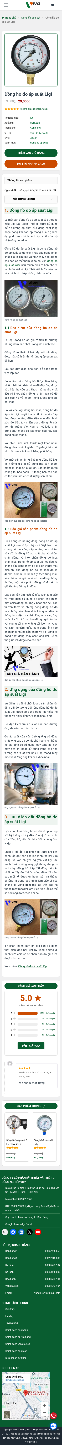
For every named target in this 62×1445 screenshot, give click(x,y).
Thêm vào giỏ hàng (31, 153)
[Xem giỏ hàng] (54, 5)
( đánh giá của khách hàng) (34, 109)
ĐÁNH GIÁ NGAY (31, 1045)
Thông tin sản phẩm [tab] (19, 180)
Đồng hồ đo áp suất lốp (32, 966)
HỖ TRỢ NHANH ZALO (31, 163)
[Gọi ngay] (53, 1415)
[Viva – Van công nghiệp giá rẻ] (32, 5)
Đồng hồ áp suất (30, 17)
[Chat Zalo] (53, 1426)
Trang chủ (10, 17)
